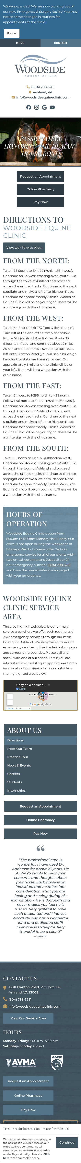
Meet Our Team (19, 749)
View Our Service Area (24, 248)
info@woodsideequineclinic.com (43, 97)
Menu (20, 43)
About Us (24, 730)
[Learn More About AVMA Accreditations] (21, 1063)
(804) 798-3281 (42, 87)
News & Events (19, 765)
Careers (13, 774)
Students (14, 782)
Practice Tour (17, 757)
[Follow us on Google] (44, 107)
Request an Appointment (40, 176)
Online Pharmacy (40, 189)
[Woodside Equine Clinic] (40, 65)
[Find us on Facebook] (28, 107)
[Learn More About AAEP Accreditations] (57, 1063)
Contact (60, 43)
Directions (15, 740)
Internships (16, 790)
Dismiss (11, 33)
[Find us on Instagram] (36, 107)
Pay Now (40, 202)
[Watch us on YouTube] (52, 107)
